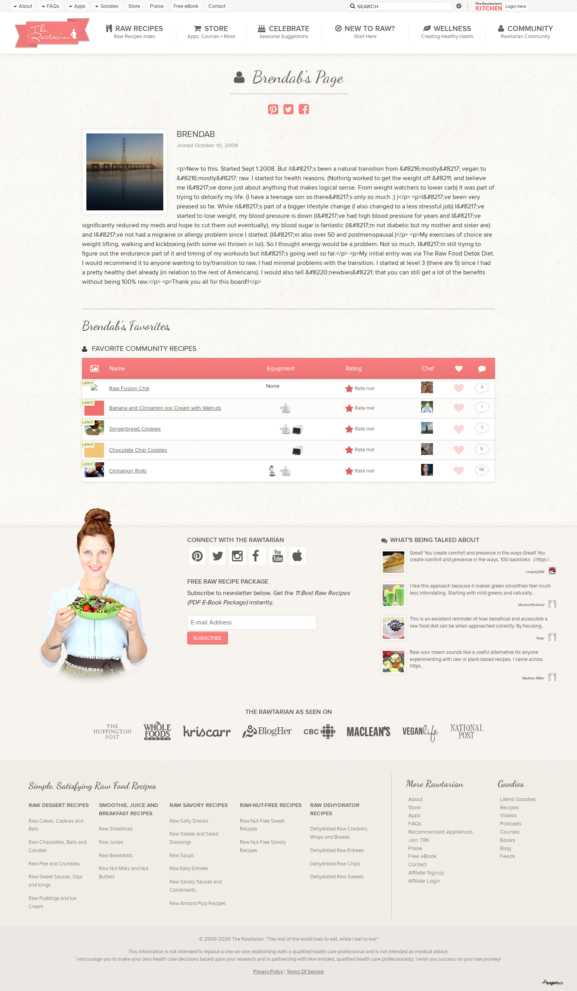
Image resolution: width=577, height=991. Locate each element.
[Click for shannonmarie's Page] (427, 474)
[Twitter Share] (288, 109)
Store (414, 808)
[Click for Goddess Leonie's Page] (427, 411)
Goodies (511, 783)
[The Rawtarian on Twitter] (217, 556)
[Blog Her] (267, 732)
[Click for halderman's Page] (427, 392)
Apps (414, 815)
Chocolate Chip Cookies (138, 450)
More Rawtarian (434, 783)
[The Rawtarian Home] (52, 33)
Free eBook (422, 856)
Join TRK (418, 840)
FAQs (414, 824)
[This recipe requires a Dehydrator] (297, 429)
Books (507, 840)
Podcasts (510, 824)
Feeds (507, 856)
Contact (417, 864)
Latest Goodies (518, 799)
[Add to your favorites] (459, 388)
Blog (505, 848)
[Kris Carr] (207, 732)
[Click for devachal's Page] (427, 453)
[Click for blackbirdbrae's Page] (427, 432)
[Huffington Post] (112, 732)
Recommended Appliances (440, 832)
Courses (509, 832)
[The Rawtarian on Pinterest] (197, 556)
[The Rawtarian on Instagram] (237, 556)
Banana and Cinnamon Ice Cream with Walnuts (165, 408)
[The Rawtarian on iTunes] (297, 556)
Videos (508, 815)
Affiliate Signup (426, 873)
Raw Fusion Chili (129, 388)
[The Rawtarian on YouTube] (277, 556)
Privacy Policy (268, 972)
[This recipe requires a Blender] (272, 471)
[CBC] (319, 732)
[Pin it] (273, 109)
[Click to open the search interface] (458, 6)
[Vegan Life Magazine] (420, 732)
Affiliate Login (424, 881)
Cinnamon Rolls (128, 471)
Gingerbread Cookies (135, 429)
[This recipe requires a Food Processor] (285, 408)
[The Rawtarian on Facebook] (257, 556)
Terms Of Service (305, 972)
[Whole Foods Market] (157, 732)
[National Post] (466, 732)
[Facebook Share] (304, 109)
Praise (415, 848)
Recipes (509, 808)
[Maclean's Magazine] (368, 732)
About (415, 799)
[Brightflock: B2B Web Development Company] (552, 982)
